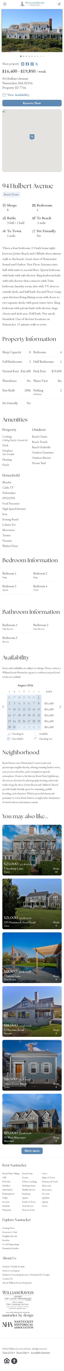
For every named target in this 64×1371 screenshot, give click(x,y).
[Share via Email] (22, 64)
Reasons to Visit (9, 1232)
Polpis (5, 1197)
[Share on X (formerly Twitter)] (36, 64)
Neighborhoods (9, 1236)
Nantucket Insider (10, 1248)
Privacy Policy (22, 1352)
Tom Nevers (28, 1205)
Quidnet (45, 1197)
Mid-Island (7, 1189)
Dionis (25, 1177)
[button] (32, 137)
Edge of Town (48, 1177)
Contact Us (7, 1278)
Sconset (5, 1201)
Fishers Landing (29, 1181)
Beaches (6, 1240)
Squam (45, 1201)
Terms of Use (7, 1352)
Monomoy (47, 1189)
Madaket (6, 1185)
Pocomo (46, 1193)
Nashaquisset (8, 1193)
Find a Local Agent (11, 1270)
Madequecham (28, 1185)
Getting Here (8, 1227)
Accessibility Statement (40, 1352)
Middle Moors (28, 1189)
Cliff (4, 1177)
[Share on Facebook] (27, 64)
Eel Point (6, 1181)
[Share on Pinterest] (32, 64)
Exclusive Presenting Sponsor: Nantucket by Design (26, 1274)
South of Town (28, 1201)
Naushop (26, 1193)
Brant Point (27, 1173)
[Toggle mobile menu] (4, 4)
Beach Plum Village (11, 1173)
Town (44, 1205)
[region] (32, 30)
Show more (32, 1151)
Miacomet (46, 1185)
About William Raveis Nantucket (17, 1282)
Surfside (6, 1205)
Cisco (44, 1173)
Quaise (25, 1197)
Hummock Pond (49, 1181)
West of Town (28, 1209)
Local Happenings (10, 1244)
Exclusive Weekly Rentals (13, 1266)
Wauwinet (6, 1209)
